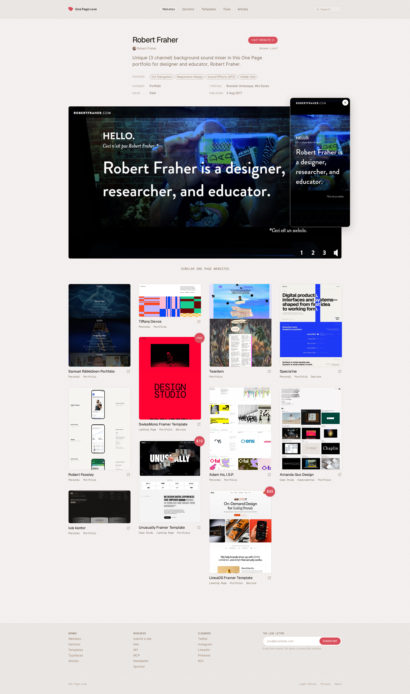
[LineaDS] (240, 531)
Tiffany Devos (150, 321)
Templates (75, 650)
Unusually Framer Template (162, 527)
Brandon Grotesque (239, 86)
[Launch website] (128, 371)
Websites (74, 638)
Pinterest (204, 655)
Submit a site (142, 638)
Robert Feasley (81, 474)
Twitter (203, 638)
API (135, 650)
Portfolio (155, 86)
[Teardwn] (240, 325)
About (338, 684)
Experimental (306, 480)
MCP (136, 655)
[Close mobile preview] (345, 103)
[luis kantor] (99, 506)
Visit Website (262, 40)
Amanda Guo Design (297, 474)
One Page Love (86, 9)
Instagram (205, 644)
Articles (73, 661)
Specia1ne (288, 371)
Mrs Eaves (262, 86)
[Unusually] (170, 481)
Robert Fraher (146, 48)
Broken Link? (269, 48)
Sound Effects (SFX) (221, 76)
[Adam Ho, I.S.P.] (240, 428)
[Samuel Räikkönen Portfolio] (99, 325)
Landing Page (147, 429)
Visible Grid (247, 76)
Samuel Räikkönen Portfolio (91, 371)
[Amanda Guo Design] (311, 428)
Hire (136, 644)
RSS (201, 661)
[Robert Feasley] (99, 428)
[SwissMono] (170, 378)
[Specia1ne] (311, 325)
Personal (74, 376)
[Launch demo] (199, 424)
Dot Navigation (161, 76)
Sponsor (139, 666)
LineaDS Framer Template (230, 577)
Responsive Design (190, 76)
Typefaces (75, 655)
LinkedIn (204, 650)
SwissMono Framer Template (163, 424)
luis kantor (77, 528)
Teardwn (216, 371)
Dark (152, 93)
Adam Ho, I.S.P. (221, 474)
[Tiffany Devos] (170, 300)
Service (316, 376)
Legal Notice (307, 684)
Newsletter (140, 661)
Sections (74, 644)
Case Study (287, 480)
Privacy (325, 684)
